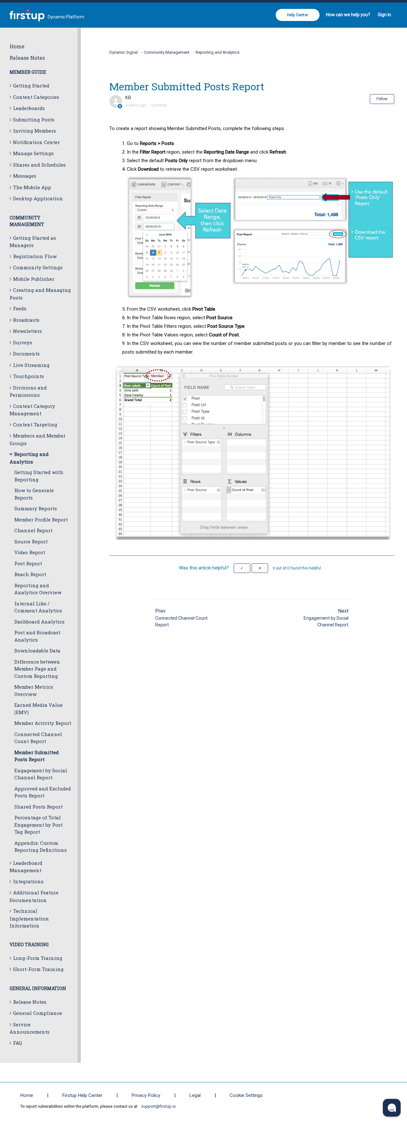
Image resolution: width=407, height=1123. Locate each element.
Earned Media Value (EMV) (38, 708)
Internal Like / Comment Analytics (38, 607)
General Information (38, 988)
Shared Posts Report (38, 806)
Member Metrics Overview (33, 690)
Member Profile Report (41, 519)
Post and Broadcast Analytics (37, 636)
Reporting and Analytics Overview (37, 589)
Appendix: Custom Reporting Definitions (40, 846)
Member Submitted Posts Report (36, 756)
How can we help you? (348, 14)
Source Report (31, 541)
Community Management (167, 52)
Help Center (297, 15)
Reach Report (30, 574)
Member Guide (28, 72)
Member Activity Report (42, 723)
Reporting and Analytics (217, 52)
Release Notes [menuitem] (27, 57)
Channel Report (33, 530)
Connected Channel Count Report (38, 738)
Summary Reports (35, 508)
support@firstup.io (158, 1106)
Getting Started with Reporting (38, 476)
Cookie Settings (246, 1095)
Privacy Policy (146, 1095)
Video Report (29, 552)
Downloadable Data (37, 650)
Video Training (29, 944)
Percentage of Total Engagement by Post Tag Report (38, 824)
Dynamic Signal (123, 52)
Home (17, 46)
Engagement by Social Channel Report (40, 774)
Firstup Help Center (82, 1095)
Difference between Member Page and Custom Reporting (37, 668)
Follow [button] (382, 99)
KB (128, 97)
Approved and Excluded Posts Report (42, 792)
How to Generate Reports (34, 494)
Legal (195, 1095)
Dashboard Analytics (39, 621)
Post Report (28, 563)
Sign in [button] (384, 14)
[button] (242, 568)
